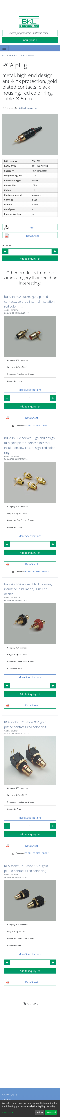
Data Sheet (32, 235)
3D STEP (36, 425)
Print (32, 227)
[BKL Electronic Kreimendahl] (28, 21)
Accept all (51, 1112)
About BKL (7, 1099)
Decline (39, 1112)
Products (13, 55)
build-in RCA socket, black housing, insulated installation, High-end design (28, 589)
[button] (30, 390)
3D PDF (45, 425)
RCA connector (27, 55)
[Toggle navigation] (4, 48)
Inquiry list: (30, 40)
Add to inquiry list (30, 258)
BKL (4, 55)
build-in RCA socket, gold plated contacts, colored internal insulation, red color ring (29, 301)
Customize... (8, 1112)
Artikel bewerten (28, 108)
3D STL (28, 425)
